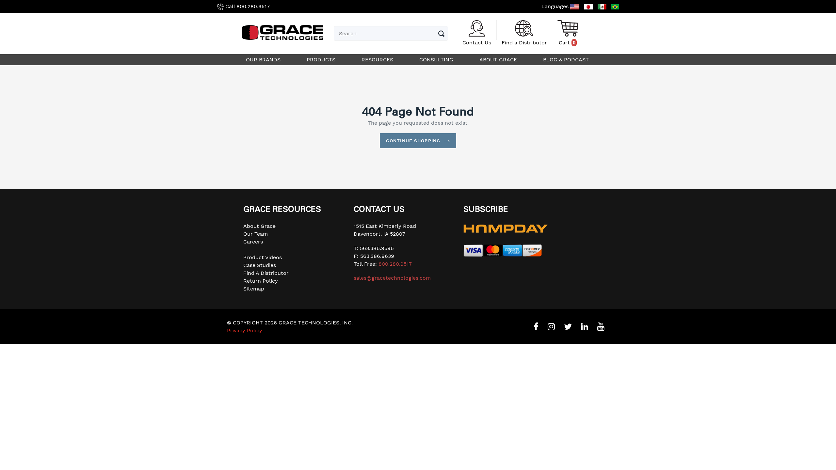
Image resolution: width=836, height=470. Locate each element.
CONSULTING (437, 59)
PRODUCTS (322, 59)
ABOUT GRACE (499, 59)
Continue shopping (413, 140)
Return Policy (260, 281)
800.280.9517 (253, 6)
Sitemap (253, 289)
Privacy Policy (244, 330)
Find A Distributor (266, 273)
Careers (253, 242)
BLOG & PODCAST (566, 59)
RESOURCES (378, 59)
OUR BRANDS (264, 59)
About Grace (259, 226)
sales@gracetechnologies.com (392, 278)
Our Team (255, 234)
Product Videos (262, 257)
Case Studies (259, 265)
